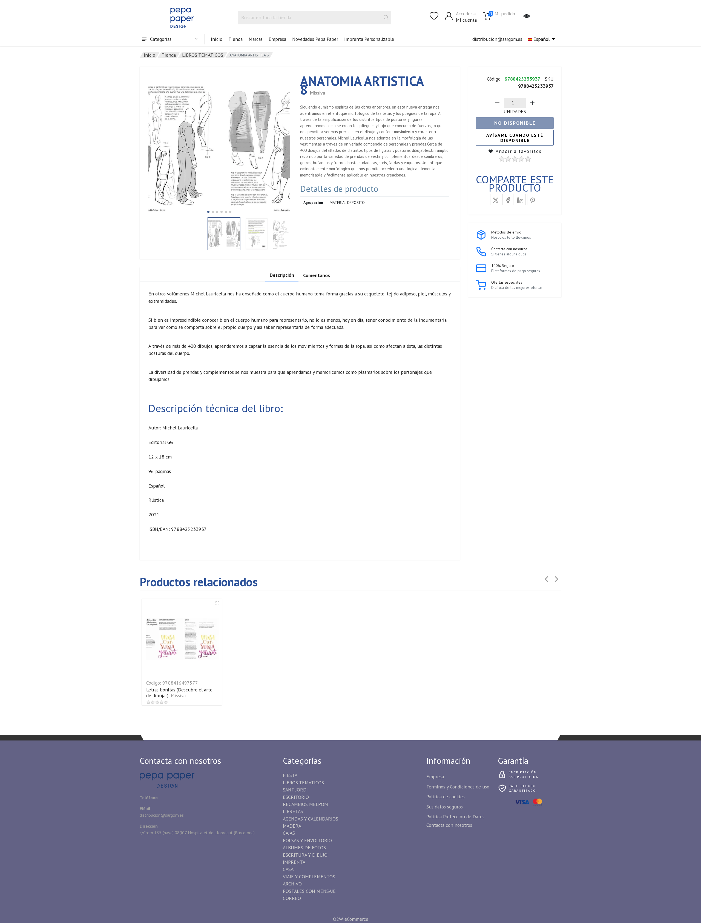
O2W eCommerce (350, 919)
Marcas (256, 39)
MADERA (292, 826)
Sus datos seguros (444, 807)
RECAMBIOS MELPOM (305, 804)
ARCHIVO (292, 884)
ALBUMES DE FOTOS (304, 847)
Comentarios (316, 275)
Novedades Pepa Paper (315, 39)
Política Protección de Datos (455, 816)
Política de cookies (445, 796)
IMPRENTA (294, 862)
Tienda (235, 39)
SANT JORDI (295, 790)
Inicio (216, 39)
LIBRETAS (293, 811)
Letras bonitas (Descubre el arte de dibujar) (179, 692)
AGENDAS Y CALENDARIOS (310, 819)
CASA (288, 869)
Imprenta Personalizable (369, 39)
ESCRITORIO (296, 797)
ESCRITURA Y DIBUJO (305, 855)
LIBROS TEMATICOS (202, 55)
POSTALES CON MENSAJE (309, 891)
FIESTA (290, 775)
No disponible (515, 123)
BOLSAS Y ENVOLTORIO (307, 840)
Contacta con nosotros (449, 825)
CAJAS (289, 833)
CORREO (292, 898)
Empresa (277, 39)
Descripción (282, 275)
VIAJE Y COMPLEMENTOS (309, 876)
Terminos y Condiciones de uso (457, 787)
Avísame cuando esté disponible (514, 137)
